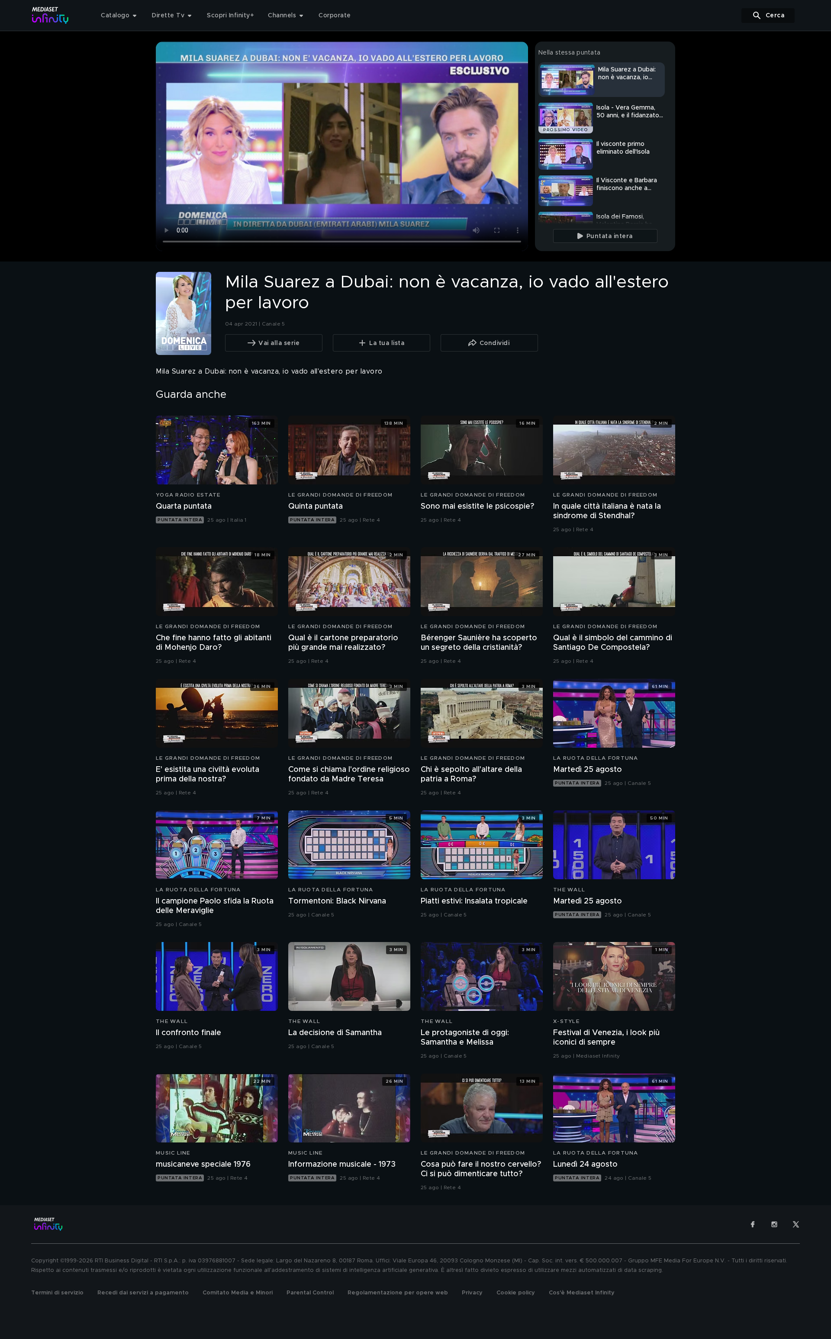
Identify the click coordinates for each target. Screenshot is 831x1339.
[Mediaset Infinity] (50, 15)
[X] (796, 1224)
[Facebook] (753, 1224)
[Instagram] (774, 1224)
